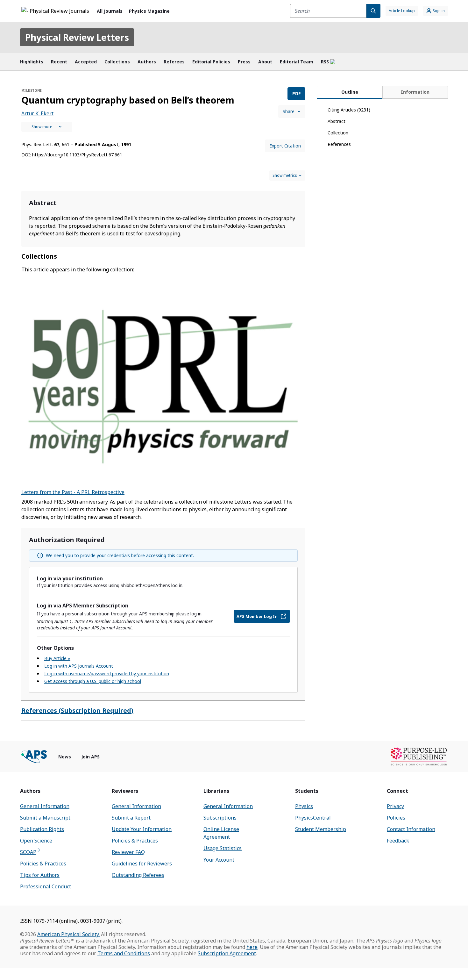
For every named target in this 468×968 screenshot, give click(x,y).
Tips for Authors (40, 874)
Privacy (395, 806)
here (252, 946)
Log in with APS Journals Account (78, 666)
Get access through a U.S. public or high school (92, 681)
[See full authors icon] (46, 127)
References (339, 144)
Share (288, 111)
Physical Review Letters (77, 37)
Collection (338, 133)
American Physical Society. (68, 934)
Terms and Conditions (123, 953)
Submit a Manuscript (45, 817)
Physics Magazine (149, 11)
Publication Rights (42, 829)
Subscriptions (220, 817)
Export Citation (285, 146)
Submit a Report (131, 817)
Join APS (90, 757)
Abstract (336, 121)
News (64, 757)
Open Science (36, 840)
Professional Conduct (45, 886)
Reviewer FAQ (128, 852)
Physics (304, 806)
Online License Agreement (221, 833)
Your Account (218, 859)
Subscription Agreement (227, 953)
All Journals (110, 11)
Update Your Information (142, 829)
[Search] (373, 11)
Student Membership (320, 829)
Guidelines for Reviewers (142, 863)
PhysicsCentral (313, 817)
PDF (296, 93)
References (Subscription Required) (77, 710)
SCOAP (30, 852)
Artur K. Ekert (37, 113)
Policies (396, 817)
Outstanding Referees (138, 874)
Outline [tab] (349, 92)
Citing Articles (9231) (349, 110)
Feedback (398, 840)
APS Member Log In (257, 616)
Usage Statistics (222, 848)
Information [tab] (415, 92)
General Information (44, 806)
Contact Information (411, 829)
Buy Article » (57, 658)
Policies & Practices (43, 863)
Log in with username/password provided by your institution (106, 673)
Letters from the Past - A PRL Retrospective (72, 492)
